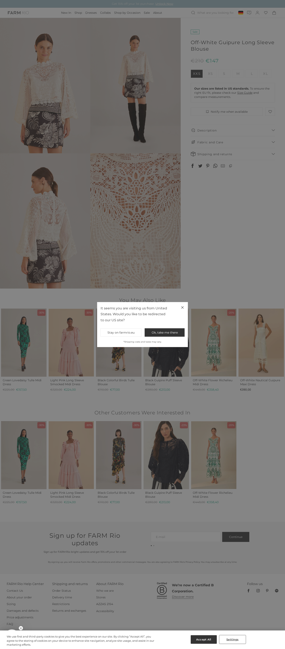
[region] (142, 639)
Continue (183, 339)
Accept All (203, 639)
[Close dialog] (218, 268)
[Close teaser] (21, 628)
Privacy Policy (188, 359)
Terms (198, 359)
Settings (232, 639)
